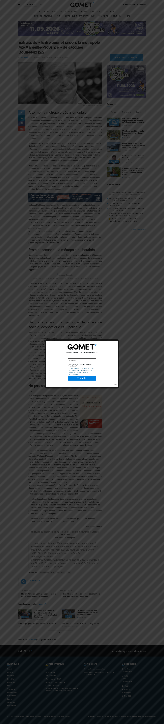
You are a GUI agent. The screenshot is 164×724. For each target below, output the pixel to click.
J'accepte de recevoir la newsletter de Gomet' (81, 365)
